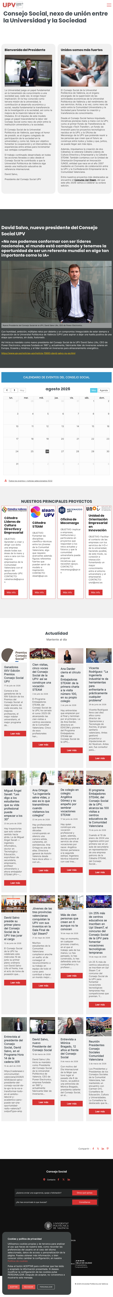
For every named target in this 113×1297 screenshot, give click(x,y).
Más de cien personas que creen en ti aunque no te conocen (69, 922)
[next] (14, 390)
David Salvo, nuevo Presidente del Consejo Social (42, 1045)
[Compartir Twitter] (97, 1148)
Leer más (18, 734)
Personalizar (46, 1287)
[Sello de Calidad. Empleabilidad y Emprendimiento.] (79, 1268)
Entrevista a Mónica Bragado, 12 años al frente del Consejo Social (70, 1048)
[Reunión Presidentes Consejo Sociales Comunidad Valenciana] (99, 1027)
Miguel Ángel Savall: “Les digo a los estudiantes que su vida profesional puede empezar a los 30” (13, 805)
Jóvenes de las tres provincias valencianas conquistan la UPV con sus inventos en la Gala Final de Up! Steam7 (42, 921)
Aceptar (14, 1287)
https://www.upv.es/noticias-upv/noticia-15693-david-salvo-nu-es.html (38, 353)
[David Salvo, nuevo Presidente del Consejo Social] (42, 1026)
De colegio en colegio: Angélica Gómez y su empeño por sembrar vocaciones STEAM (70, 802)
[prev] (7, 390)
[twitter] (63, 1179)
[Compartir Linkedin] (102, 1148)
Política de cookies (18, 1261)
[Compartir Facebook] (92, 1148)
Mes (94, 390)
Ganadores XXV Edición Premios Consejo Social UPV (14, 674)
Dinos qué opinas (84, 1193)
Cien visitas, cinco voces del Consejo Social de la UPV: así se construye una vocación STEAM (41, 677)
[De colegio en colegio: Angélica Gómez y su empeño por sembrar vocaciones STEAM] (70, 778)
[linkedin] (68, 1179)
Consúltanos (84, 1202)
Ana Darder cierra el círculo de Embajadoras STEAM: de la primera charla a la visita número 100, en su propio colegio (71, 685)
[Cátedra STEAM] (42, 512)
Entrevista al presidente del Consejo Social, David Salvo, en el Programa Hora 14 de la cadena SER (14, 1049)
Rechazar (28, 1287)
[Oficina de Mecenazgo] (70, 510)
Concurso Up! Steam (85, 180)
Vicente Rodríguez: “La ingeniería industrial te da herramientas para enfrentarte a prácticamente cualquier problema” (98, 684)
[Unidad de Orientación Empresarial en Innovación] (99, 508)
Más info (11, 592)
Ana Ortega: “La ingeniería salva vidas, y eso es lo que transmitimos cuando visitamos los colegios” (41, 803)
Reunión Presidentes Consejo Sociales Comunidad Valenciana (96, 1050)
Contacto (51, 1179)
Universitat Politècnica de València (94, 1284)
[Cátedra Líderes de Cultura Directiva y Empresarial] (14, 509)
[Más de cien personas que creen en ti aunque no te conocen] (70, 902)
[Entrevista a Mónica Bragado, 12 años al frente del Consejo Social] (70, 1026)
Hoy (22, 390)
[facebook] (58, 1179)
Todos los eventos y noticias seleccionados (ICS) (30, 481)
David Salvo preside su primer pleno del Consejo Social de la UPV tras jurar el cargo (13, 928)
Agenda (104, 390)
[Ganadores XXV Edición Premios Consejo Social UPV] (14, 655)
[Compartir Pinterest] (107, 1148)
